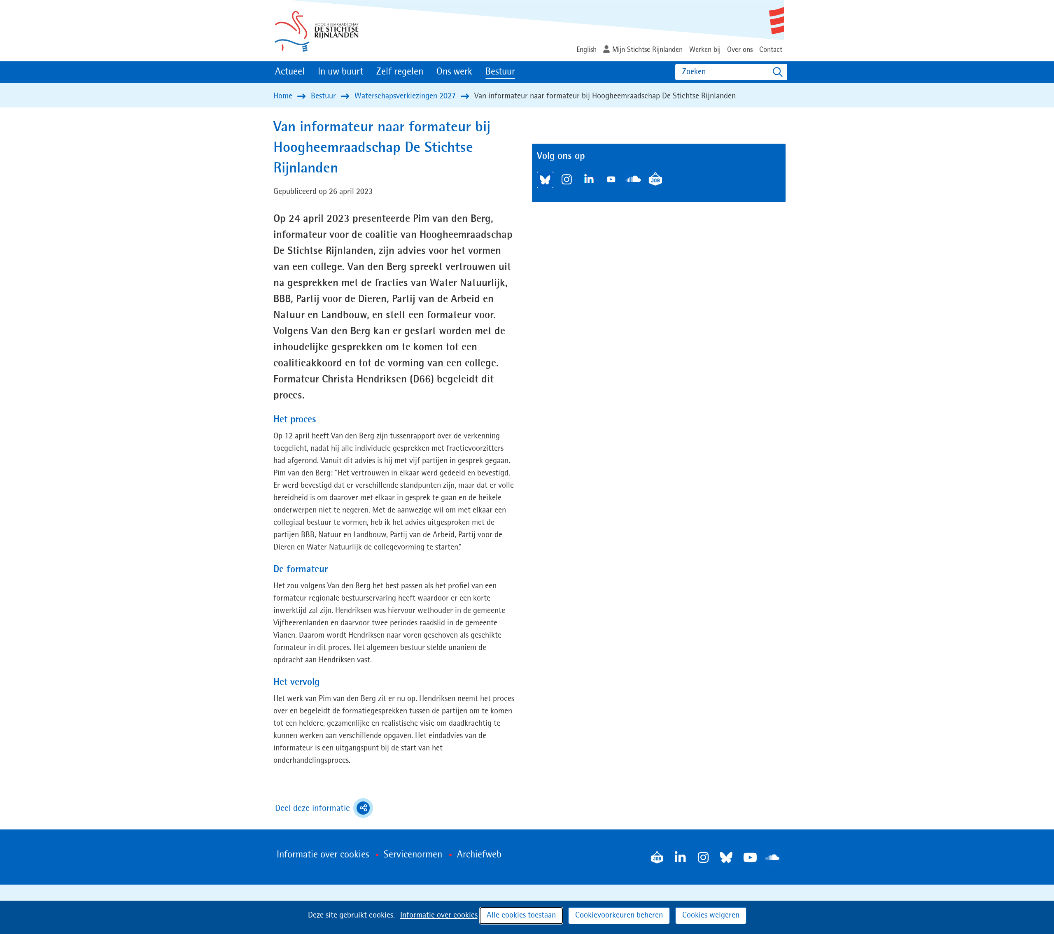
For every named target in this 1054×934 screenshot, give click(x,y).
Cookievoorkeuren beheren (619, 915)
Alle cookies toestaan (521, 915)
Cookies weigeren (710, 915)
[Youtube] (749, 857)
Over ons (740, 50)
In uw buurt (340, 72)
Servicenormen (413, 855)
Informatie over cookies (439, 915)
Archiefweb (479, 855)
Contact (770, 50)
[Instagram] (703, 857)
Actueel (290, 72)
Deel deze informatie (324, 809)
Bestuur (500, 72)
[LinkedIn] (680, 857)
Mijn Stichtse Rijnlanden (647, 50)
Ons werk (454, 72)
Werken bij (705, 50)
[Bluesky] (726, 857)
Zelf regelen (399, 72)
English (586, 50)
